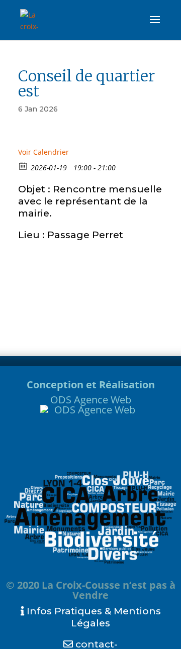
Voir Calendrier (43, 152)
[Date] (23, 165)
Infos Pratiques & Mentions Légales (92, 617)
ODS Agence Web (90, 399)
